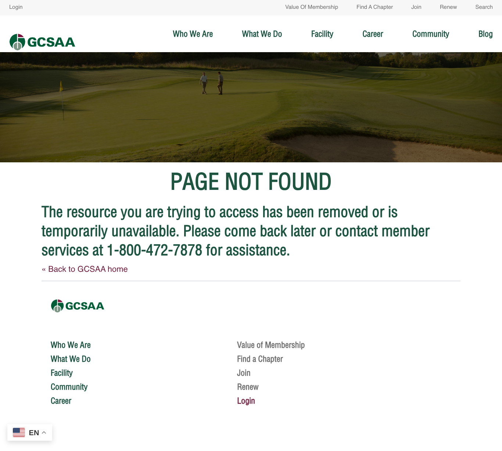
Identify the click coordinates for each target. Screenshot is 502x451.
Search (484, 7)
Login (16, 7)
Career (372, 34)
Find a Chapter (374, 7)
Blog (485, 34)
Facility (322, 34)
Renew (448, 7)
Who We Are (193, 34)
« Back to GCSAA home (85, 270)
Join (416, 7)
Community (430, 34)
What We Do (262, 34)
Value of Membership (311, 7)
